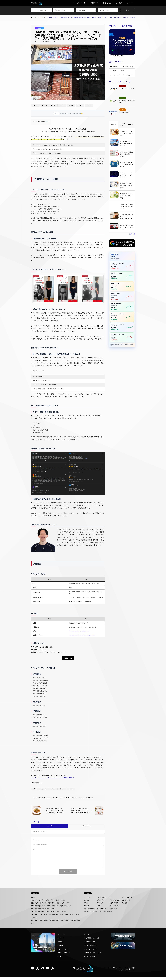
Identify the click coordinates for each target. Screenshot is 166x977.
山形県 (57, 900)
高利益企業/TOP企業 (118, 70)
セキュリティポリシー (64, 952)
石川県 (52, 903)
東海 (32, 908)
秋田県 (52, 900)
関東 (32, 906)
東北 (32, 900)
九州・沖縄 (34, 920)
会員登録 (119, 3)
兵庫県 (47, 911)
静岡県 (42, 908)
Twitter (38, 969)
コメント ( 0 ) (49, 825)
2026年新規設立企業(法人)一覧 (92, 952)
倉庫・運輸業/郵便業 (89, 908)
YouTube (48, 969)
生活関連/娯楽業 (101, 908)
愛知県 (37, 908)
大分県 (61, 920)
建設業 (86, 903)
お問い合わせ (107, 3)
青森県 (37, 900)
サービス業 (87, 897)
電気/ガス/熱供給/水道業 (90, 911)
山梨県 (62, 903)
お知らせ (60, 956)
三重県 (52, 908)
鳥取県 (61, 914)
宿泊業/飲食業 (126, 900)
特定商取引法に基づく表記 (91, 938)
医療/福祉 (86, 900)
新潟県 (42, 903)
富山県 (47, 903)
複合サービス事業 (114, 906)
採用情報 (60, 941)
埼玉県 (48, 906)
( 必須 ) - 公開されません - (40, 844)
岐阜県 (47, 908)
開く (48, 121)
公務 (110, 897)
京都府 (42, 911)
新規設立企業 (129, 66)
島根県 (56, 914)
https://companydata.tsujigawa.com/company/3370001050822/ (52, 778)
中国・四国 (34, 914)
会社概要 (86, 934)
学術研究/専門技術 (114, 900)
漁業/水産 (124, 903)
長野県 (68, 903)
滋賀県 (57, 911)
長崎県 (51, 920)
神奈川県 (42, 906)
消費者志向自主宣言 (89, 941)
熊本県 (56, 920)
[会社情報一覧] (43, 942)
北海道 (33, 897)
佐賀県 (46, 920)
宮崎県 (66, 920)
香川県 (66, 914)
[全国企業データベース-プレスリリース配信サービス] (36, 3)
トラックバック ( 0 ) (86, 825)
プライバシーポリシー (64, 949)
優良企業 (115, 66)
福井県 (57, 903)
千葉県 (54, 906)
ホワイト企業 (116, 75)
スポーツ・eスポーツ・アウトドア (52, 797)
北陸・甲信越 (34, 903)
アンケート (61, 938)
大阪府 (37, 911)
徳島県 (71, 914)
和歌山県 (63, 911)
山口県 (40, 914)
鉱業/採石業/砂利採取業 (105, 911)
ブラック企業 (129, 75)
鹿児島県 (72, 920)
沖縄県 (78, 920)
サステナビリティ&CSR (90, 949)
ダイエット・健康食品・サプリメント (75, 797)
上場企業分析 (94, 3)
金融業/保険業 (113, 908)
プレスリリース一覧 (79, 3)
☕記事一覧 (132, 234)
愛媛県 (77, 914)
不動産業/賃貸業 (101, 897)
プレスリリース (39, 28)
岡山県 (51, 914)
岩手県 (42, 900)
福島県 (63, 900)
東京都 (37, 906)
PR (35, 797)
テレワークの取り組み (90, 945)
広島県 (46, 914)
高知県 (34, 917)
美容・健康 (63, 797)
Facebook (43, 969)
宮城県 (47, 900)
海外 (32, 923)
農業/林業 (86, 906)
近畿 (32, 911)
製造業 (98, 906)
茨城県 (64, 906)
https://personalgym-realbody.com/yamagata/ (82, 635)
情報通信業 (100, 903)
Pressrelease (40, 797)
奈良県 (52, 911)
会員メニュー (131, 3)
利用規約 (60, 945)
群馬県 (69, 906)
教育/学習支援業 (113, 903)
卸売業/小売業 (100, 900)
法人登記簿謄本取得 (89, 956)
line (33, 969)
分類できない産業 (127, 897)
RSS (53, 969)
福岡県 (40, 920)
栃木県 (59, 906)
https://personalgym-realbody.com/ (79, 631)
